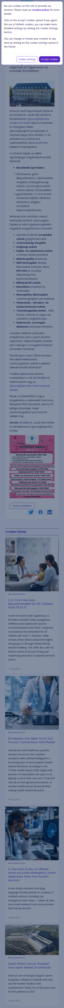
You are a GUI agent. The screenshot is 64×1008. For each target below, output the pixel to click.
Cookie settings (27, 59)
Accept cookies (49, 59)
